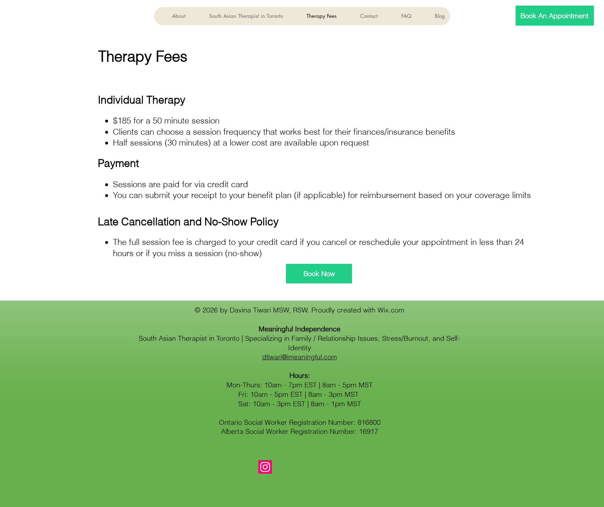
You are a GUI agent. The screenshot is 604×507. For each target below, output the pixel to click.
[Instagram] (265, 467)
